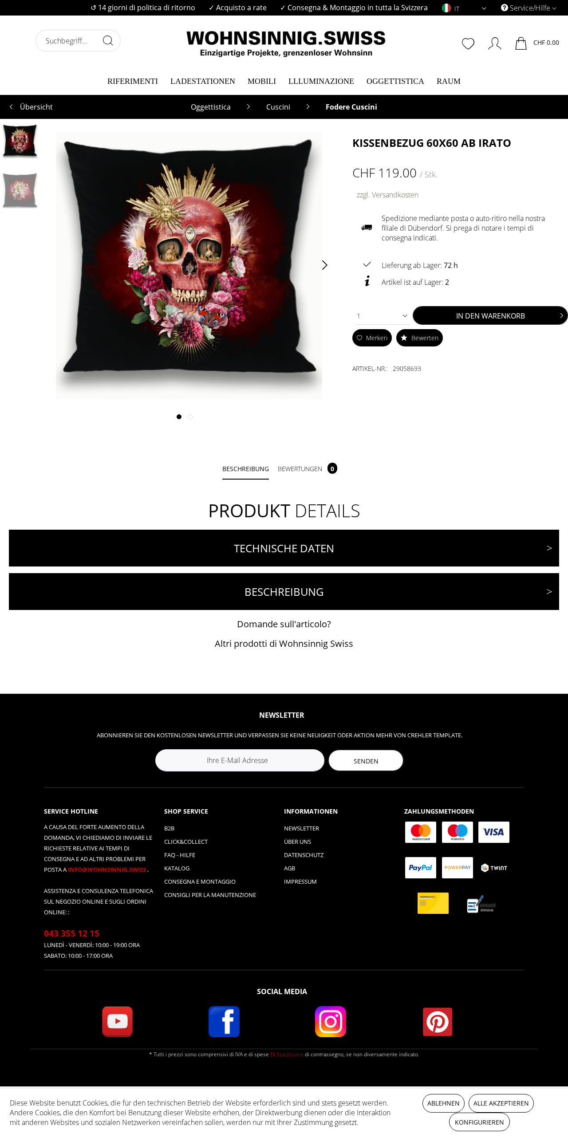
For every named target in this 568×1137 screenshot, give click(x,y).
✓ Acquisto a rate (238, 7)
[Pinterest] (437, 1021)
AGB (289, 868)
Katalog (176, 868)
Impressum (300, 881)
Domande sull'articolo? (284, 624)
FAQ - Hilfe (179, 855)
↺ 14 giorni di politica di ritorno (143, 7)
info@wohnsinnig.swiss (107, 869)
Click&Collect (186, 842)
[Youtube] (117, 1021)
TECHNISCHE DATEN (284, 548)
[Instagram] (330, 1021)
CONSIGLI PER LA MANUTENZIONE (210, 895)
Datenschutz (303, 855)
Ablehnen (443, 1103)
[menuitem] (143, 7)
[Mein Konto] (490, 41)
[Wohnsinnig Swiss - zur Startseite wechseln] (286, 41)
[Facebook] (224, 1021)
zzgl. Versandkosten (387, 195)
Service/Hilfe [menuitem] (530, 8)
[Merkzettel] (469, 42)
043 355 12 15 (71, 933)
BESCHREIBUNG (284, 591)
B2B (169, 828)
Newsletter (301, 828)
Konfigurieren (479, 1122)
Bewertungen (306, 468)
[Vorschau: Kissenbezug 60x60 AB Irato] (20, 141)
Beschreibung (245, 468)
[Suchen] (108, 40)
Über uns (297, 842)
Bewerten (424, 338)
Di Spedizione (287, 1054)
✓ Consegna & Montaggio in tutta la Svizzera (354, 7)
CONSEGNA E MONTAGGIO (200, 881)
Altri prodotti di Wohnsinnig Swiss (284, 643)
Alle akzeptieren (501, 1103)
